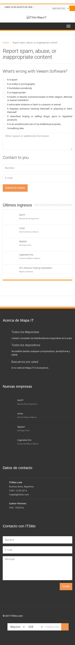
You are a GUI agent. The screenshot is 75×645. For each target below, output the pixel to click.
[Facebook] (60, 13)
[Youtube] (70, 13)
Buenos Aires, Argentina (29, 219)
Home (6, 42)
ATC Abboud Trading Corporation (35, 268)
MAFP (22, 215)
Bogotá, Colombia (26, 272)
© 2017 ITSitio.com (13, 615)
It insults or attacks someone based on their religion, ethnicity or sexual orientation (39, 99)
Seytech (23, 241)
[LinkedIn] (67, 13)
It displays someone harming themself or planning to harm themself (39, 110)
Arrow (22, 228)
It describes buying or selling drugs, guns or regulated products (39, 118)
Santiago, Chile (25, 245)
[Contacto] (73, 13)
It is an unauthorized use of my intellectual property (34, 124)
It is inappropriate (16, 92)
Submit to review (15, 187)
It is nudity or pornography (21, 84)
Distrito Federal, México (28, 232)
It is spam (12, 79)
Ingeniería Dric (26, 254)
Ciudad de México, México (29, 258)
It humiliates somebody (19, 88)
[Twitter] (63, 13)
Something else (15, 128)
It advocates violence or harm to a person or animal (34, 104)
